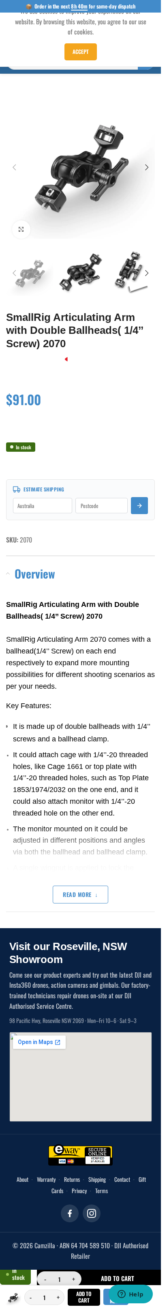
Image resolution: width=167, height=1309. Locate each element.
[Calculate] (139, 497)
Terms (101, 1182)
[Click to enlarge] (21, 223)
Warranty (46, 1171)
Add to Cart (83, 1297)
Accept (81, 51)
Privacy (79, 1182)
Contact (122, 1171)
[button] (14, 164)
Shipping (97, 1171)
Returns (72, 1171)
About (22, 1171)
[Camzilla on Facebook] (70, 1205)
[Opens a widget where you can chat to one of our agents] (130, 1295)
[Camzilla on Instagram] (92, 1205)
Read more (77, 886)
